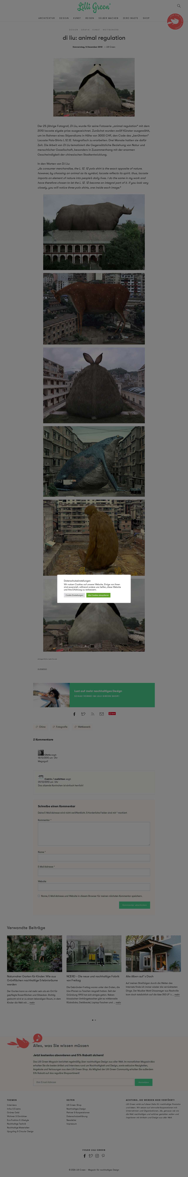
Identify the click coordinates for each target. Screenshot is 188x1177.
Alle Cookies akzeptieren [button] (98, 595)
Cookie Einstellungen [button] (74, 595)
